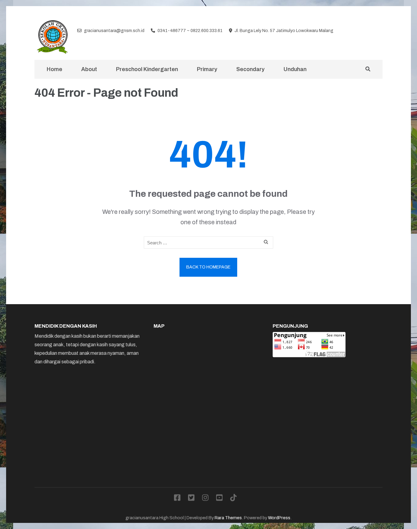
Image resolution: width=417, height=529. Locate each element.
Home (54, 69)
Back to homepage (208, 267)
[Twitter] (351, 31)
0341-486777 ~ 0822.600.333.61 (190, 30)
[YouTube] (370, 31)
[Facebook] (341, 31)
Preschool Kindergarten (147, 69)
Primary (207, 69)
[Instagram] (360, 31)
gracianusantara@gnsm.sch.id (114, 30)
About (89, 69)
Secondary (250, 69)
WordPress (279, 517)
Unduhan (295, 69)
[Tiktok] (380, 31)
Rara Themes (228, 517)
